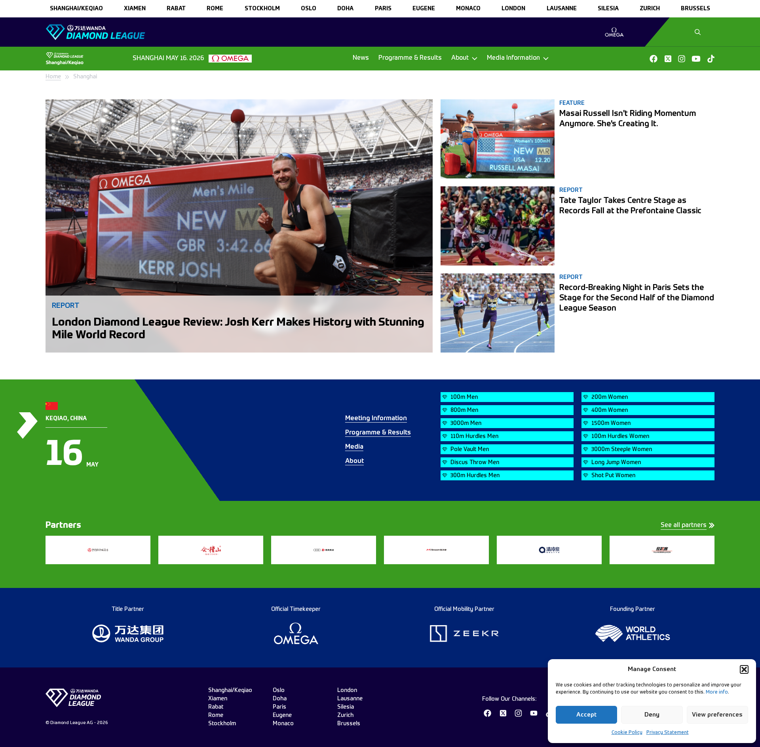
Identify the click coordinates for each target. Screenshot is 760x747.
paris (383, 8)
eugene (423, 8)
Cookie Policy (627, 732)
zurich (650, 8)
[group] (614, 32)
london (513, 8)
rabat (176, 8)
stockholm (262, 8)
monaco (468, 8)
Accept (586, 715)
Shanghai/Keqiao (76, 8)
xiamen (135, 8)
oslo (308, 8)
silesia (608, 8)
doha (345, 8)
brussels (695, 8)
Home (53, 77)
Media (354, 447)
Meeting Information (376, 418)
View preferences (717, 715)
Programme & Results (410, 58)
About (354, 461)
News (361, 58)
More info (717, 692)
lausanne (562, 8)
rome (215, 8)
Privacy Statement (667, 732)
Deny (651, 715)
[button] (744, 669)
